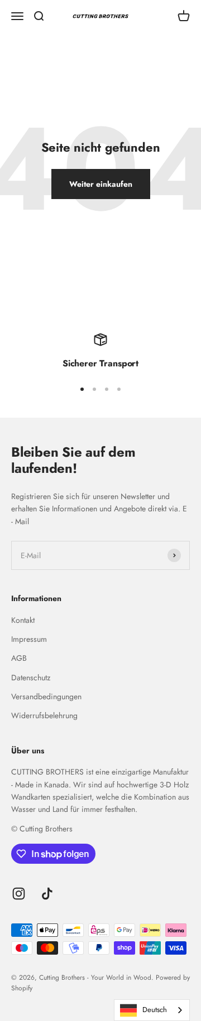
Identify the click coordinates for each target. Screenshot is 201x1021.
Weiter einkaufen (100, 184)
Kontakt (23, 620)
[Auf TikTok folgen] (47, 893)
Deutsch (154, 1009)
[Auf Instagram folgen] (18, 893)
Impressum (29, 639)
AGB (19, 658)
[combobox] (152, 1010)
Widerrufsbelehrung (44, 715)
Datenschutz (30, 677)
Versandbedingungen (46, 696)
